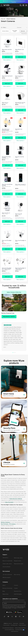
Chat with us (5, 557)
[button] (20, 5)
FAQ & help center (18, 557)
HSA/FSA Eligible (18, 594)
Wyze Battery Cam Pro (9, 316)
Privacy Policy (8, 607)
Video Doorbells (9, 502)
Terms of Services (21, 606)
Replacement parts (18, 563)
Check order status (7, 563)
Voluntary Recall (6, 566)
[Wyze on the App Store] (9, 612)
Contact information (22, 625)
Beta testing (17, 574)
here (15, 607)
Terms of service (6, 625)
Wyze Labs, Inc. (9, 623)
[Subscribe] (23, 603)
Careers (16, 588)
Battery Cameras (5, 522)
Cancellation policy (14, 625)
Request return (17, 560)
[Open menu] (1, 5)
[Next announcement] (26, 1)
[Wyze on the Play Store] (18, 612)
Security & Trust (17, 591)
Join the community (7, 574)
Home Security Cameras (16, 498)
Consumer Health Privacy (9, 629)
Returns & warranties (7, 560)
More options (7, 59)
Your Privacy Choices (19, 629)
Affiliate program (6, 577)
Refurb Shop (5, 594)
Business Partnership (7, 588)
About (4, 585)
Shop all (3, 18)
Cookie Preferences (14, 631)
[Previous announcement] (1, 1)
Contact (16, 585)
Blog (4, 591)
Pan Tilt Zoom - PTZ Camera (8, 524)
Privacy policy (21, 623)
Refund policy (15, 623)
